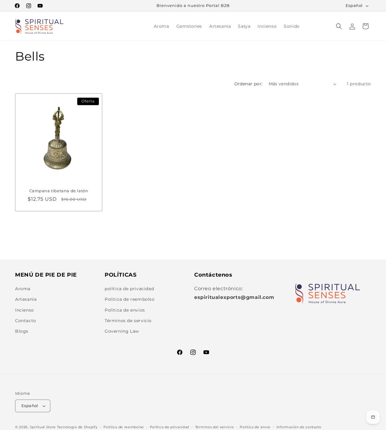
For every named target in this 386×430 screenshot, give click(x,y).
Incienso (24, 310)
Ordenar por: (248, 83)
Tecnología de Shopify (77, 427)
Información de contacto (299, 427)
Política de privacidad (169, 427)
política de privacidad (129, 288)
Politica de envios (125, 310)
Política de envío (255, 427)
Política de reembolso (123, 427)
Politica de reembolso (130, 299)
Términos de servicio (128, 320)
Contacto (25, 320)
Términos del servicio (214, 427)
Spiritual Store (43, 427)
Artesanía (25, 299)
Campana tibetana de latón (58, 190)
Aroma (22, 288)
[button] (339, 26)
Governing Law (122, 331)
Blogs (21, 331)
